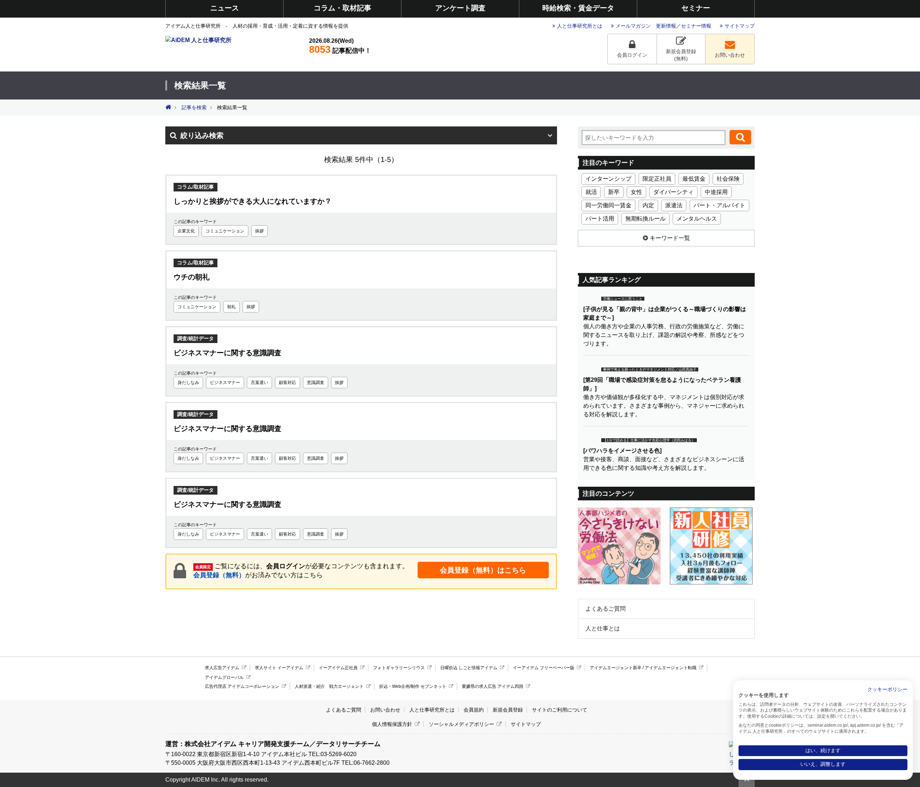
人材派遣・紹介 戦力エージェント (329, 686)
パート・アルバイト (719, 205)
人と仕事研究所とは (579, 26)
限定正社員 (657, 179)
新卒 (614, 192)
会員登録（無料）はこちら (483, 570)
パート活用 (599, 219)
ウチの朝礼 (192, 277)
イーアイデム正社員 (338, 667)
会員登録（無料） (219, 575)
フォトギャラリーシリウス (399, 667)
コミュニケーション (225, 230)
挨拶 (259, 230)
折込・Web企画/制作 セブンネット (412, 686)
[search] (740, 137)
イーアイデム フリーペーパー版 (543, 667)
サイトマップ (739, 26)
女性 (636, 192)
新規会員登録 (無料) (681, 54)
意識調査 (315, 382)
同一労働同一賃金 (608, 205)
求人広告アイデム (222, 667)
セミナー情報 (696, 26)
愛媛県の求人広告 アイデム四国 (492, 686)
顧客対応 (287, 382)
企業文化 (186, 230)
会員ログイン (632, 55)
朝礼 (231, 306)
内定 (648, 205)
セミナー (695, 8)
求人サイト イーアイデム (279, 667)
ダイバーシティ (673, 192)
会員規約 (474, 710)
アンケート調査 (460, 8)
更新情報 (666, 26)
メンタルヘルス (697, 219)
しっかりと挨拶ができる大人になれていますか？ (253, 201)
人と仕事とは (602, 628)
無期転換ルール (645, 219)
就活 (591, 192)
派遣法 (673, 205)
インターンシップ (608, 179)
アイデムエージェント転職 (670, 667)
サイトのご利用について (559, 710)
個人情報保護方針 (392, 724)
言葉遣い (259, 382)
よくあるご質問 (605, 609)
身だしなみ (188, 382)
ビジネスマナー (225, 382)
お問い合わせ (730, 55)
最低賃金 (693, 179)
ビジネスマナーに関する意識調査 (227, 353)
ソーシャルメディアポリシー (461, 724)
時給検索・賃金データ (578, 8)
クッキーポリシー (887, 689)
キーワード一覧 (670, 238)
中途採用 (716, 192)
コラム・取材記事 (342, 8)
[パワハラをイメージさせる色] (622, 451)
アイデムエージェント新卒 (615, 667)
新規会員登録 (508, 710)
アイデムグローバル (224, 677)
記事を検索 (194, 107)
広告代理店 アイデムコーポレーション (242, 686)
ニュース (224, 8)
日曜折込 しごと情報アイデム (468, 667)
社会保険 (728, 179)
